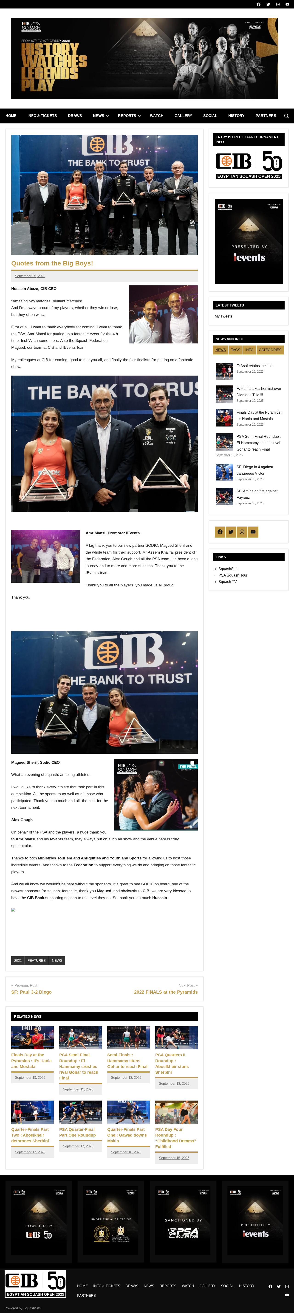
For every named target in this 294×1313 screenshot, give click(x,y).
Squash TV (227, 582)
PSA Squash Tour (232, 575)
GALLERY (183, 116)
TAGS (235, 350)
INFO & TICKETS (42, 116)
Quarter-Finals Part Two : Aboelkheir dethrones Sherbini (30, 1135)
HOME (11, 116)
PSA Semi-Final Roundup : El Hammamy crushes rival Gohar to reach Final (78, 1066)
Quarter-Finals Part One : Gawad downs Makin (127, 1135)
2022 (18, 960)
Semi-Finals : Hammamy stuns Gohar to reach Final (127, 1061)
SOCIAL (210, 116)
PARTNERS (266, 116)
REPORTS (127, 116)
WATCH (157, 116)
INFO (249, 350)
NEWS (98, 116)
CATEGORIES (270, 350)
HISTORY (236, 116)
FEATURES (37, 960)
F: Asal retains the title (254, 366)
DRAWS (75, 116)
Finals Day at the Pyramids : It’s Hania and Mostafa (31, 1061)
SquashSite (227, 569)
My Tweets (223, 316)
